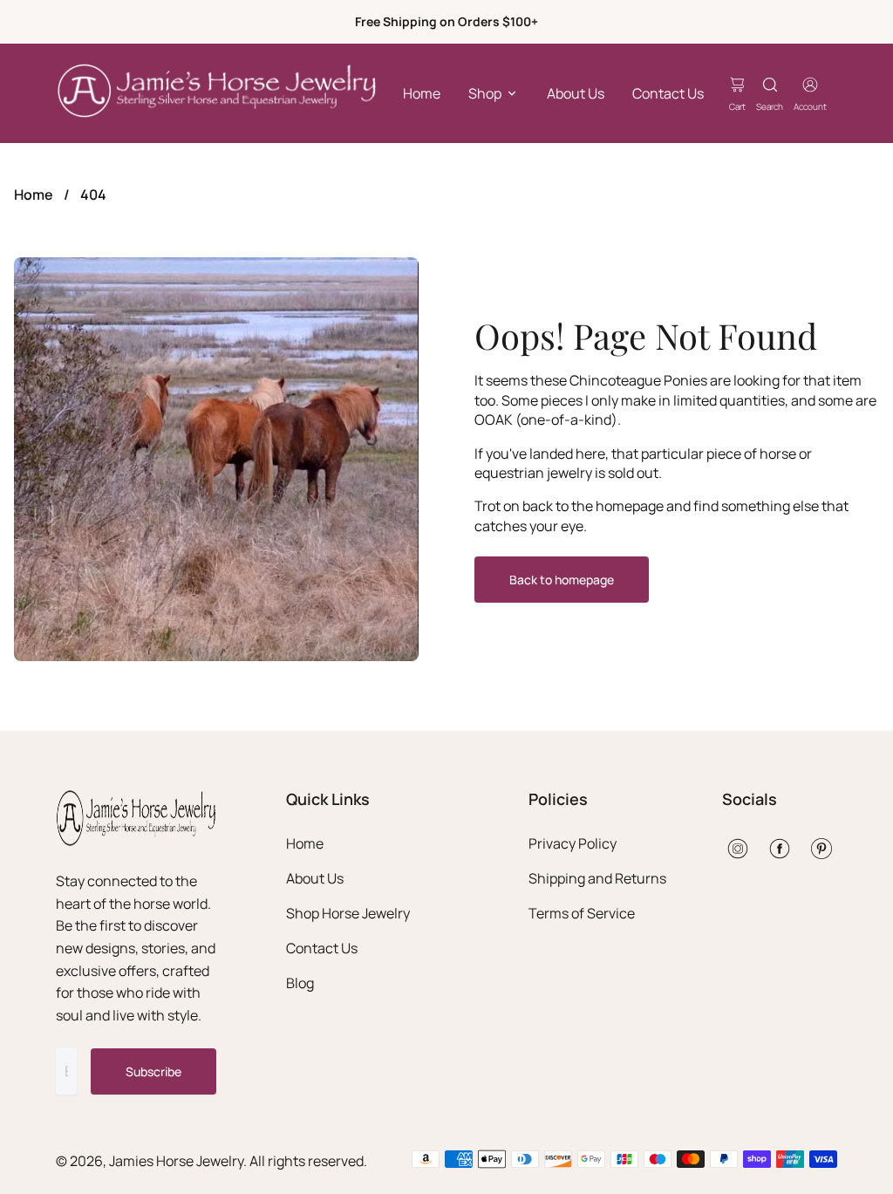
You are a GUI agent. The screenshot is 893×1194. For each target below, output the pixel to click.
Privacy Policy (572, 843)
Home (421, 93)
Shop (484, 93)
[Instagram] (737, 848)
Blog (300, 983)
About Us (575, 93)
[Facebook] (779, 848)
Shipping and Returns (597, 878)
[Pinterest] (821, 848)
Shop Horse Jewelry (348, 913)
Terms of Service (581, 913)
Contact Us (668, 93)
